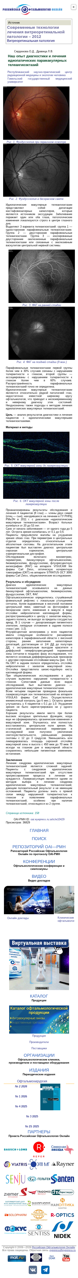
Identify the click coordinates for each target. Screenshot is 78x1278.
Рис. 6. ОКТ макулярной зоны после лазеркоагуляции (36, 502)
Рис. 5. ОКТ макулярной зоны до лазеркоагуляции (36, 465)
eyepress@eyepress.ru (63, 1250)
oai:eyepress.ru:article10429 (47, 819)
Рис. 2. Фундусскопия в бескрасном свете (36, 198)
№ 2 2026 (21, 1086)
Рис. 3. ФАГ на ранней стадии (41, 305)
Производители (39, 1042)
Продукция (39, 1035)
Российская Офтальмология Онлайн (53, 1247)
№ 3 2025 (32, 1116)
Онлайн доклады (18, 918)
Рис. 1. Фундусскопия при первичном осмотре (36, 142)
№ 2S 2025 (32, 1126)
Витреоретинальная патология (31, 41)
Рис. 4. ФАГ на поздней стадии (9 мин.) (42, 362)
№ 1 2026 (21, 1096)
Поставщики (39, 1048)
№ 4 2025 (21, 1106)
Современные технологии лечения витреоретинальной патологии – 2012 (36, 32)
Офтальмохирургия (32, 1081)
